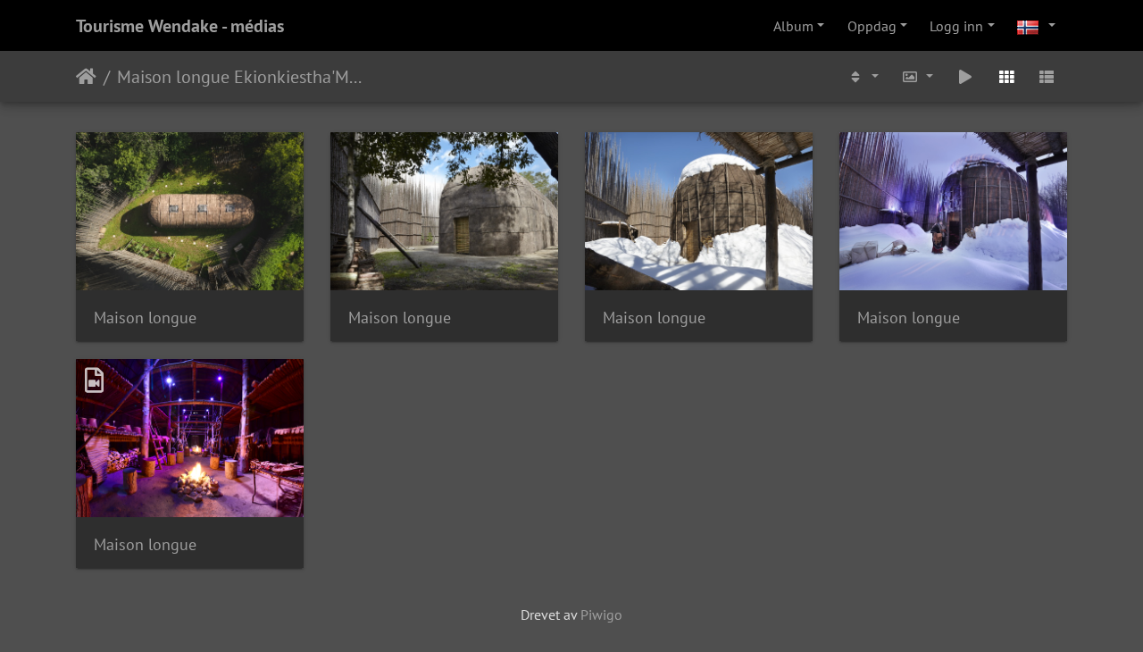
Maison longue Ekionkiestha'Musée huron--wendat (240, 76)
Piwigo (601, 614)
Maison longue (145, 317)
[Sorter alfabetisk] (862, 76)
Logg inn (956, 26)
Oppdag (872, 26)
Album (793, 26)
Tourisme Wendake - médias (180, 26)
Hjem (86, 76)
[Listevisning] (1046, 76)
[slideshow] (965, 76)
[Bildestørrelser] (918, 76)
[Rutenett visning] (1006, 76)
